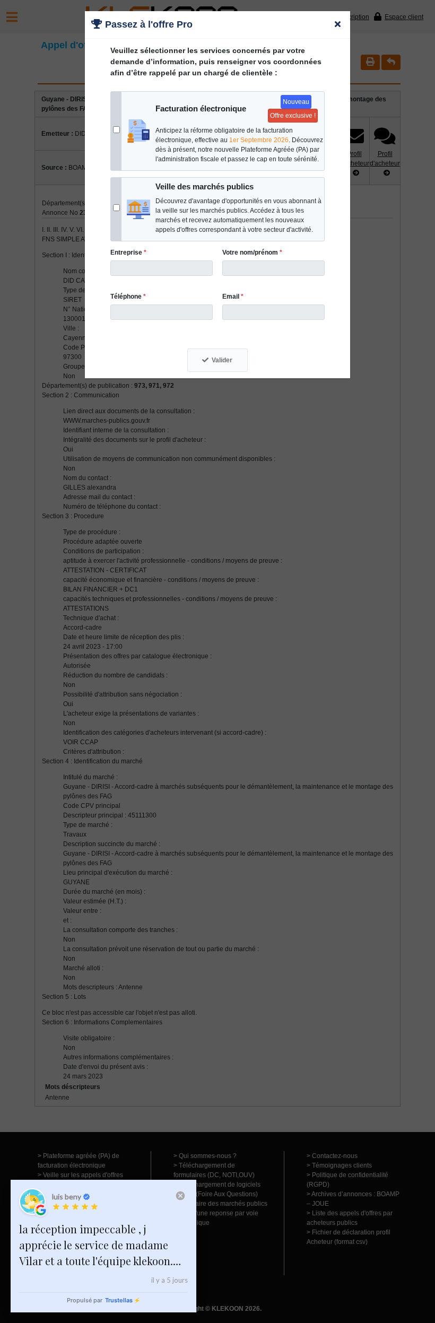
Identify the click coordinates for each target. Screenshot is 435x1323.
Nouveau (296, 102)
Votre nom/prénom (252, 252)
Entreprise (128, 252)
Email (232, 296)
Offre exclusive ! (293, 115)
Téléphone (128, 296)
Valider (222, 360)
